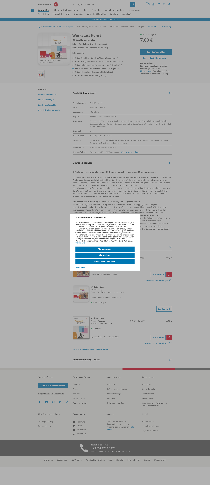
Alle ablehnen (105, 255)
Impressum (80, 267)
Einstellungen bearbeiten (105, 261)
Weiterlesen (80, 243)
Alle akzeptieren (105, 249)
